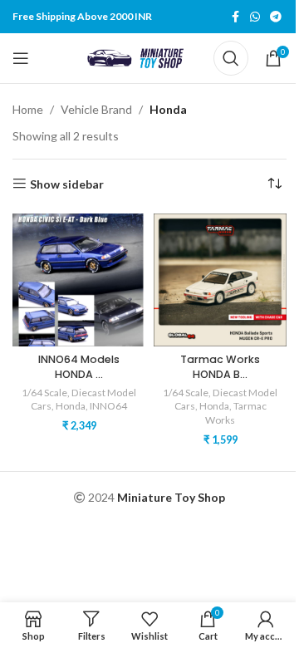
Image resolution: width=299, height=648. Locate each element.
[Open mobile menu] (20, 58)
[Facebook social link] (235, 17)
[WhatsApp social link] (255, 17)
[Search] (231, 58)
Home (27, 109)
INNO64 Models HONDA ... (79, 366)
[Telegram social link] (276, 17)
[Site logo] (139, 57)
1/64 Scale (44, 392)
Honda (71, 406)
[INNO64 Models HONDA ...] (78, 280)
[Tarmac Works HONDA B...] (220, 280)
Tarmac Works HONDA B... (220, 366)
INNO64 (108, 406)
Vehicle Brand (96, 109)
